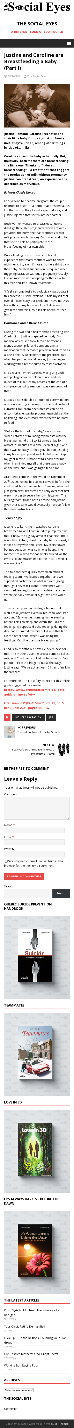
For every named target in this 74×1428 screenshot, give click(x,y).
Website (9, 849)
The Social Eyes (37, 76)
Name (8, 825)
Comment (10, 794)
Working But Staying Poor (21, 1365)
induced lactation (28, 717)
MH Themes (61, 1424)
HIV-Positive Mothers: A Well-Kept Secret (31, 1354)
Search (8, 886)
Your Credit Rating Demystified (24, 1326)
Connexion (11, 1409)
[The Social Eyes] (37, 13)
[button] (68, 43)
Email (8, 837)
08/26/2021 (14, 76)
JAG (51, 717)
